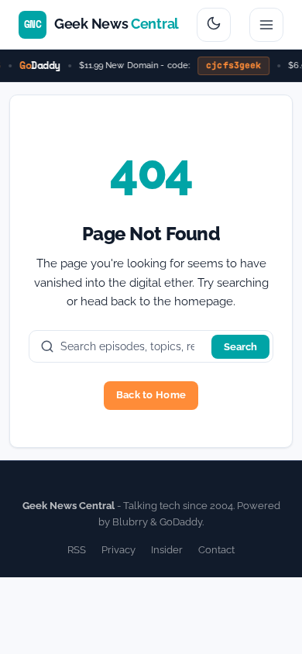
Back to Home (151, 395)
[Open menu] (266, 25)
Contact (216, 550)
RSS (76, 550)
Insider (167, 550)
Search (240, 347)
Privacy (118, 550)
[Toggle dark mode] (214, 25)
